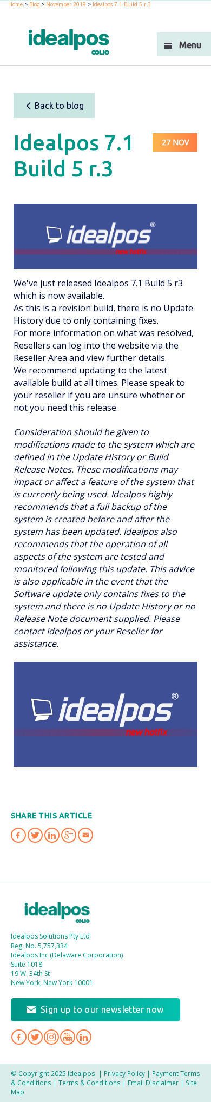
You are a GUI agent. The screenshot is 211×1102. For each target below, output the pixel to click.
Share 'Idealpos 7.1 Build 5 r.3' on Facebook (18, 835)
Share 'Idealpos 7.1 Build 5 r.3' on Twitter (35, 835)
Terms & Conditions (89, 1082)
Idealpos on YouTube (67, 1037)
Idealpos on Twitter (35, 1037)
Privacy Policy (124, 1073)
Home (15, 4)
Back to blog (59, 105)
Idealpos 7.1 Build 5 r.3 (122, 4)
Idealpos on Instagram (51, 1037)
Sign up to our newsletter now (102, 1009)
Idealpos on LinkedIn (83, 1037)
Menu (190, 45)
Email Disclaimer (153, 1082)
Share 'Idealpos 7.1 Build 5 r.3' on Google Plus (68, 835)
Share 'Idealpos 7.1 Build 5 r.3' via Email (85, 835)
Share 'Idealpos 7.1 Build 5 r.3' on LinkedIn (52, 835)
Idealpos (57, 912)
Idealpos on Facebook (19, 1037)
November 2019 (66, 4)
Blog (34, 4)
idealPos (69, 42)
